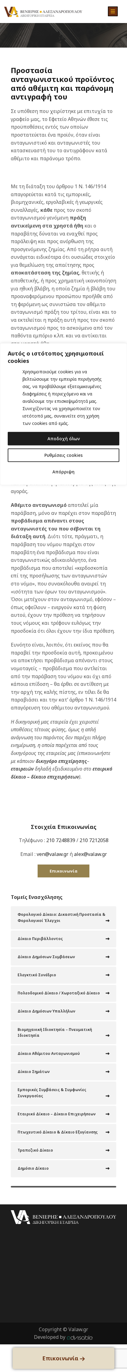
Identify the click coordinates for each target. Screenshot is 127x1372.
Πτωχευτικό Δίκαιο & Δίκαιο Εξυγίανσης (58, 1132)
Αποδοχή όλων (63, 438)
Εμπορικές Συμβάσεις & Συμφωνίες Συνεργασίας (52, 1092)
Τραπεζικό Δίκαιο (35, 1150)
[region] (63, 686)
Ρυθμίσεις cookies (63, 455)
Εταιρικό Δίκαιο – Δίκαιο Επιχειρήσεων (57, 1114)
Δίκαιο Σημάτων (34, 1071)
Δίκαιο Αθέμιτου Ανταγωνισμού (49, 1053)
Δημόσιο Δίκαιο (33, 1168)
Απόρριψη (63, 471)
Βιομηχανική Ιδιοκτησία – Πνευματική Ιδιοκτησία (55, 1032)
